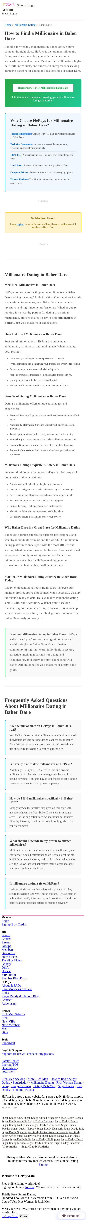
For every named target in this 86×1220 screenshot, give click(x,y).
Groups (6, 946)
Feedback (73, 1215)
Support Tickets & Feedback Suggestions (28, 1053)
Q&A (5, 967)
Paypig (29, 1089)
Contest (6, 938)
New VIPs (8, 1021)
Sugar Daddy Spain (13, 1132)
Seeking (20, 1079)
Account (7, 9)
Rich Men (8, 1079)
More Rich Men (38, 1079)
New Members (11, 1025)
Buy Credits (19, 924)
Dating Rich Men (44, 1086)
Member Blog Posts (14, 978)
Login (31, 5)
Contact (6, 1000)
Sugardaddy (20, 1082)
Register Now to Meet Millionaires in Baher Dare (43, 87)
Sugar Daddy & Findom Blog (20, 996)
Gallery (6, 964)
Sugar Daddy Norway (23, 1128)
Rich (5, 1018)
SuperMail (8, 1043)
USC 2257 (8, 1071)
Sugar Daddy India (20, 1139)
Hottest (6, 971)
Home (8, 24)
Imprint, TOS (10, 1064)
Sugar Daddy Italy (73, 1128)
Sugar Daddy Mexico (14, 1143)
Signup (21, 5)
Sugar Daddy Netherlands (16, 1125)
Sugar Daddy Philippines (46, 1139)
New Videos (9, 956)
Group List (8, 953)
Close (23, 1216)
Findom (18, 1089)
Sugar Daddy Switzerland (45, 1125)
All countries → (11, 1146)
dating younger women (16, 1086)
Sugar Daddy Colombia (39, 1143)
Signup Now (10, 1216)
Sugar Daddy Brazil (72, 1139)
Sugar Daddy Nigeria (29, 1135)
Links (5, 992)
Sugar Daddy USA (12, 1117)
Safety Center (10, 1061)
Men (4, 1028)
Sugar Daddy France (66, 1121)
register (20, 224)
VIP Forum (9, 974)
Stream (6, 942)
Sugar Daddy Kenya (53, 1135)
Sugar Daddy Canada (71, 1117)
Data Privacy (10, 1068)
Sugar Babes (66, 1086)
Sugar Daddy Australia (14, 1121)
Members (7, 949)
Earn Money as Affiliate (17, 989)
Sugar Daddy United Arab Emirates (44, 1132)
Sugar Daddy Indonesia (67, 1143)
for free (29, 1187)
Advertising (9, 1003)
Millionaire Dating (25, 24)
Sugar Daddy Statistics (35, 1146)
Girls (5, 1032)
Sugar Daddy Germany (41, 1121)
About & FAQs (11, 985)
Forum (6, 935)
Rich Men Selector (13, 1014)
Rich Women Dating (69, 1082)
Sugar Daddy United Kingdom (41, 1117)
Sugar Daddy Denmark (50, 1128)
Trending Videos (12, 960)
